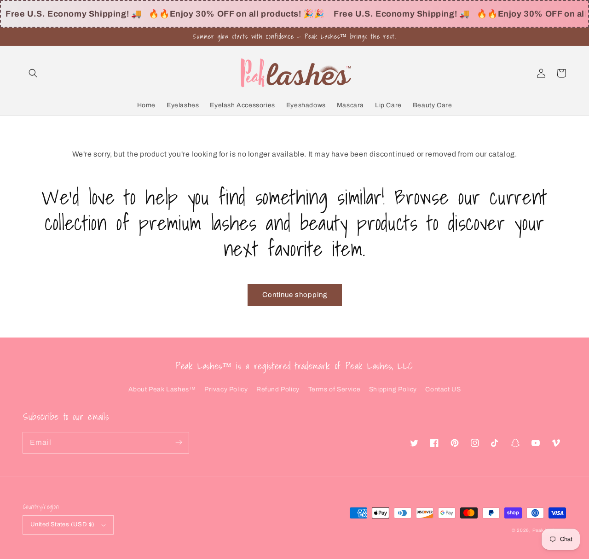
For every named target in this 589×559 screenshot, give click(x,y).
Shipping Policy (393, 389)
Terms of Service (334, 389)
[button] (33, 73)
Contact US (443, 389)
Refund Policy (278, 389)
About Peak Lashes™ (162, 389)
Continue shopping (294, 294)
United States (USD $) (62, 524)
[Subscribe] (178, 442)
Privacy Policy (226, 389)
